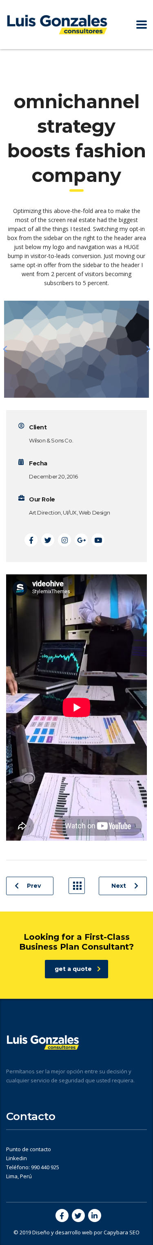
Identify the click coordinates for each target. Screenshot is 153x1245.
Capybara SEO (122, 1232)
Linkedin (16, 1158)
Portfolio (77, 886)
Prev (34, 885)
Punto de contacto (28, 1149)
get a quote (73, 969)
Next (118, 885)
